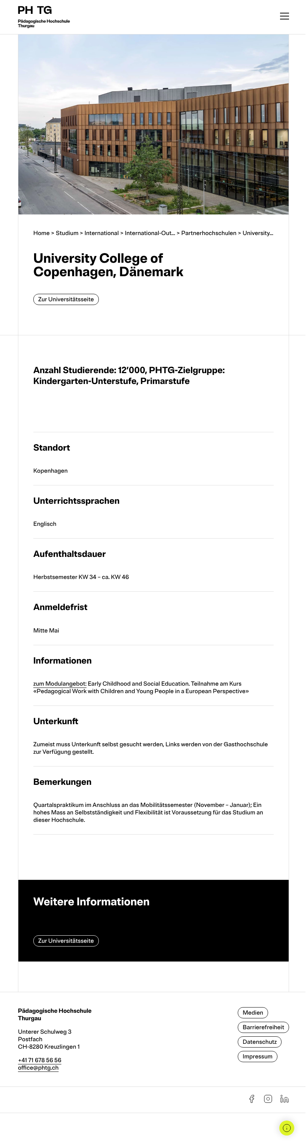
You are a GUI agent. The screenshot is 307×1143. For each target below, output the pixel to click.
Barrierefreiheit (263, 1027)
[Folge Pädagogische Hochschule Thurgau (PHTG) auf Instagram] (268, 1101)
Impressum (258, 1056)
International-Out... (150, 233)
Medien (253, 1012)
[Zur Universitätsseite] (153, 920)
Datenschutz (260, 1042)
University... (258, 233)
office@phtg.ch (38, 1068)
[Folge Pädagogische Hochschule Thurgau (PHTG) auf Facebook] (251, 1101)
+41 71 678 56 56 (39, 1060)
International (102, 233)
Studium (67, 233)
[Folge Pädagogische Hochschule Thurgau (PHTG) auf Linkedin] (284, 1101)
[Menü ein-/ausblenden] (284, 17)
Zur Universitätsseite (66, 299)
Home (41, 233)
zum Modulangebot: (59, 684)
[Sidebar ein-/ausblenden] (286, 1128)
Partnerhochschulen (208, 233)
